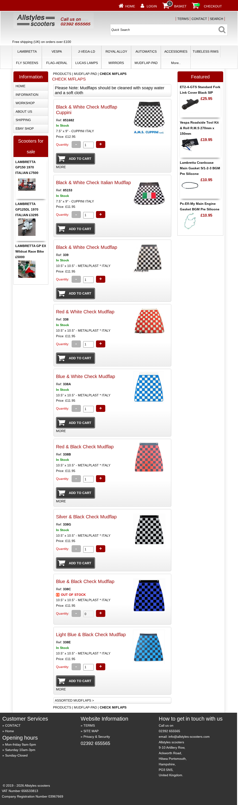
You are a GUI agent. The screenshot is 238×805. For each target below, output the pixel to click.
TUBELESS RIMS (205, 51)
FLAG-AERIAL (56, 63)
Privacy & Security (96, 736)
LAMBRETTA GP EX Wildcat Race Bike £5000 (30, 251)
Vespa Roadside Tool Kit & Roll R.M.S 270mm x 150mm (199, 128)
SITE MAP (91, 731)
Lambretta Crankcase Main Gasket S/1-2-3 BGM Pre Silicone (200, 168)
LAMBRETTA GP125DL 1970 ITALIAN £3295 (26, 209)
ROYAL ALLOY (116, 51)
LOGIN (152, 6)
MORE (61, 167)
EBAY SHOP (25, 128)
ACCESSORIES (175, 51)
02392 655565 (95, 743)
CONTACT (199, 19)
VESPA (57, 51)
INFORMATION (27, 94)
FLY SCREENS (27, 63)
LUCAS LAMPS (86, 63)
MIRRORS (116, 63)
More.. (176, 63)
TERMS (183, 19)
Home (130, 6)
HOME (20, 86)
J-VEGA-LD (86, 51)
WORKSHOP (25, 103)
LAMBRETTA (27, 51)
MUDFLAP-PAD (146, 63)
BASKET (180, 6)
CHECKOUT (213, 6)
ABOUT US (24, 111)
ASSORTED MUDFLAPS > (74, 700)
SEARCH (216, 19)
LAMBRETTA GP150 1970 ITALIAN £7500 (26, 167)
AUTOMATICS (146, 51)
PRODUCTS (62, 74)
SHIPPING (23, 120)
